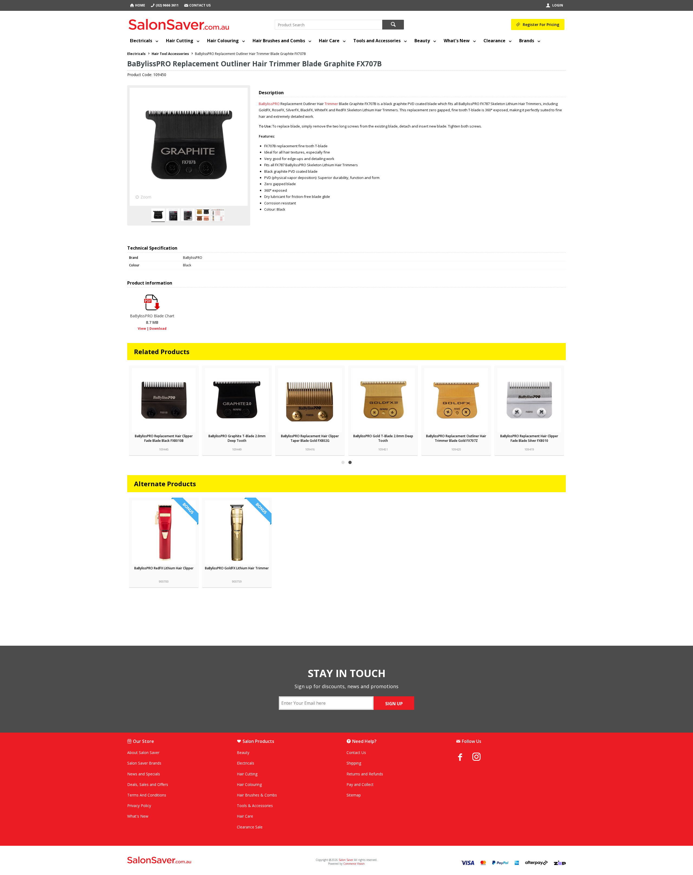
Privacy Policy (139, 805)
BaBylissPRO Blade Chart (152, 319)
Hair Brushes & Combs (257, 795)
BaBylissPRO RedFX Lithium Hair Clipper (164, 568)
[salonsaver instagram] (480, 757)
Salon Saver (346, 860)
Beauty (422, 41)
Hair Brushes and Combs (279, 41)
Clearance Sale (250, 827)
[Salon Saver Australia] (199, 860)
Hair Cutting (179, 41)
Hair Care (329, 41)
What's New (457, 41)
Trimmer (331, 103)
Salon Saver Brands (144, 763)
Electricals (141, 41)
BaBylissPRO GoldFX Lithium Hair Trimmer (237, 568)
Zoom (145, 197)
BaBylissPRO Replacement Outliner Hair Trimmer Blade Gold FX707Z (456, 438)
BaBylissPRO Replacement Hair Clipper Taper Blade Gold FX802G (310, 438)
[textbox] (328, 25)
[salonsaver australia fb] (464, 757)
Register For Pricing (541, 24)
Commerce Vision (354, 864)
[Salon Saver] (180, 23)
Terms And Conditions (146, 795)
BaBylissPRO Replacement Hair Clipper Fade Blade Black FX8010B (164, 438)
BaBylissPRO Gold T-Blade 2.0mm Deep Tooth (383, 438)
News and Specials (143, 773)
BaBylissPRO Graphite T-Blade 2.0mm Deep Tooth (237, 438)
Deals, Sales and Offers (147, 784)
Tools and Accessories (377, 41)
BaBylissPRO (269, 103)
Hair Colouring (223, 41)
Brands (526, 41)
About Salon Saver (143, 752)
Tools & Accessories (255, 805)
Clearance (494, 41)
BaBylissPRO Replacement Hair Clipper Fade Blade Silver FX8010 (529, 438)
